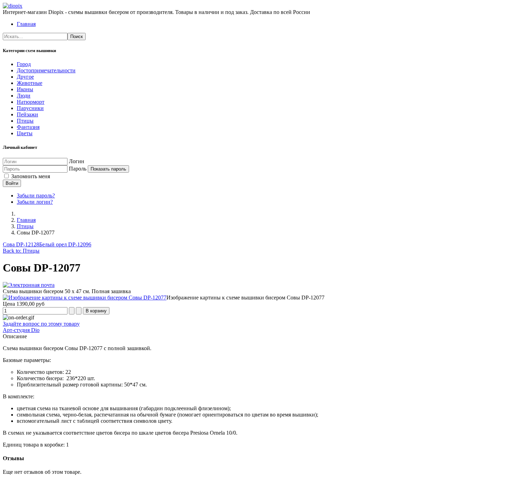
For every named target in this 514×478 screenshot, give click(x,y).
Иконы (25, 89)
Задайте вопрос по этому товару (41, 324)
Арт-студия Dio (21, 330)
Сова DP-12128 (21, 244)
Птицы (25, 121)
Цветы (25, 133)
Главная (26, 24)
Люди (23, 96)
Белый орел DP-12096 (65, 244)
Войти (12, 183)
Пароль (77, 169)
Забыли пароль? (36, 195)
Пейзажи (27, 114)
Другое (25, 77)
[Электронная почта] (29, 285)
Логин (76, 161)
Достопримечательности (46, 70)
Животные (29, 83)
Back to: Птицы (21, 251)
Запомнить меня (30, 176)
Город (24, 64)
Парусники (30, 108)
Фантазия (28, 127)
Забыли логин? (35, 202)
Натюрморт (30, 102)
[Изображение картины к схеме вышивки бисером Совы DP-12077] (84, 297)
